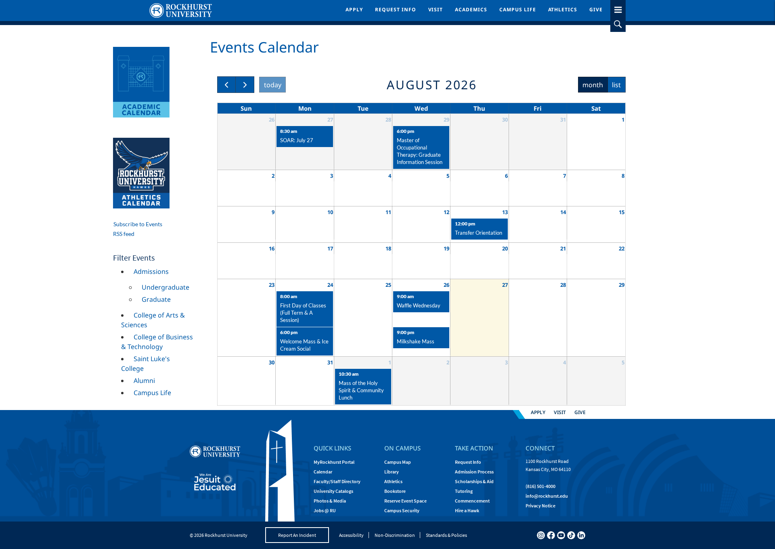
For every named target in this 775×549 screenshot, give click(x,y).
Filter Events (134, 257)
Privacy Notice (540, 506)
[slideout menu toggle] (618, 8)
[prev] (226, 84)
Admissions (151, 271)
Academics (471, 9)
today (272, 84)
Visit (435, 9)
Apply (354, 9)
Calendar (323, 472)
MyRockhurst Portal (334, 462)
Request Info (395, 9)
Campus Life (517, 9)
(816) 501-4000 (540, 486)
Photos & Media (330, 501)
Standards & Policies (446, 535)
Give (596, 9)
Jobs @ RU (325, 510)
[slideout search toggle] (618, 24)
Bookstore (395, 491)
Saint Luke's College (145, 363)
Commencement (472, 501)
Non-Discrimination (395, 535)
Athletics (563, 9)
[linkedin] (581, 535)
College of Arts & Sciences (153, 320)
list (616, 84)
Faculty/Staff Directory (337, 481)
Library (391, 472)
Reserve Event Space (405, 501)
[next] (244, 84)
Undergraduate (165, 287)
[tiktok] (571, 535)
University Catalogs (333, 491)
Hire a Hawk (467, 510)
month (592, 84)
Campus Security (401, 510)
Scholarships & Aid (474, 481)
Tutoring (464, 491)
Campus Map (397, 462)
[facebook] (551, 535)
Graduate (156, 299)
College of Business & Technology (157, 341)
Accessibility (351, 535)
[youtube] (561, 535)
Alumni (144, 380)
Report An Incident (297, 535)
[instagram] (541, 535)
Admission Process (474, 472)
